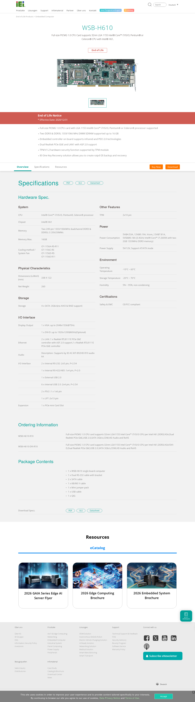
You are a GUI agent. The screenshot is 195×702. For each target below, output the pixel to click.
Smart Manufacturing (88, 652)
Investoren (19, 646)
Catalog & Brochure (56, 671)
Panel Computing (55, 646)
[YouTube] (164, 636)
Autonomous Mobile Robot (90, 637)
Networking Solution (87, 646)
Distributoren (20, 671)
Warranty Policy (118, 649)
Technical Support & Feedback (124, 633)
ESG (16, 640)
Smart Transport (86, 655)
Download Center (55, 674)
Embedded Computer (45, 16)
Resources (61, 166)
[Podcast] (146, 645)
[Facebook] (146, 636)
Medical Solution (86, 649)
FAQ (114, 637)
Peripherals (52, 652)
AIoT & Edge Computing (57, 633)
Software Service (119, 646)
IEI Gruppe (19, 637)
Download (173, 166)
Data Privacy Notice (109, 698)
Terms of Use (132, 698)
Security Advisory (119, 640)
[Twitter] (155, 636)
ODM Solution (85, 633)
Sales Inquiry (20, 668)
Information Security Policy (26, 643)
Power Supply (53, 649)
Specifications (41, 166)
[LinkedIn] (173, 636)
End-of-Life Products (24, 16)
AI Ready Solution (86, 643)
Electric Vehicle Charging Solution (93, 640)
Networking (52, 637)
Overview (23, 166)
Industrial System (55, 643)
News (50, 677)
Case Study (52, 668)
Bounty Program (119, 643)
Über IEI (18, 633)
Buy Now (156, 166)
